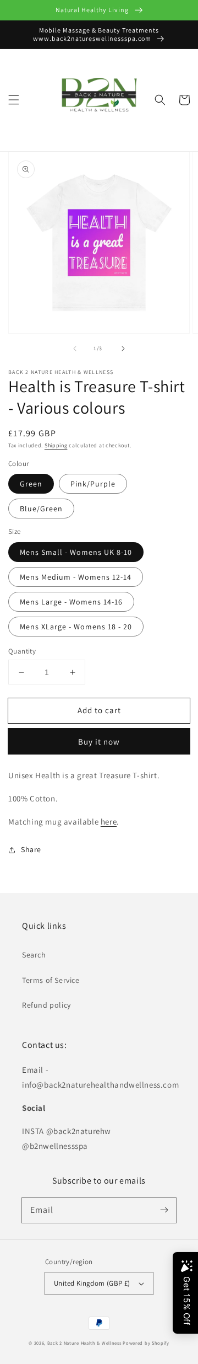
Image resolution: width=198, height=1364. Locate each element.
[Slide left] (75, 348)
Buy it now (99, 741)
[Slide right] (123, 348)
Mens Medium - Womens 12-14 (75, 577)
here (109, 821)
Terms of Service (51, 980)
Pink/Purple (93, 484)
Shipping (56, 445)
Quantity (22, 651)
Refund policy (46, 1005)
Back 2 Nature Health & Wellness (84, 1343)
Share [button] (31, 849)
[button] (14, 100)
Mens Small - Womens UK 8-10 (76, 552)
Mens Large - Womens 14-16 (71, 602)
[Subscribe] (164, 1210)
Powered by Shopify (146, 1343)
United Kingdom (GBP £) (92, 1283)
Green (31, 484)
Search (34, 955)
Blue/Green (41, 508)
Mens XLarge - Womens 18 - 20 (76, 627)
